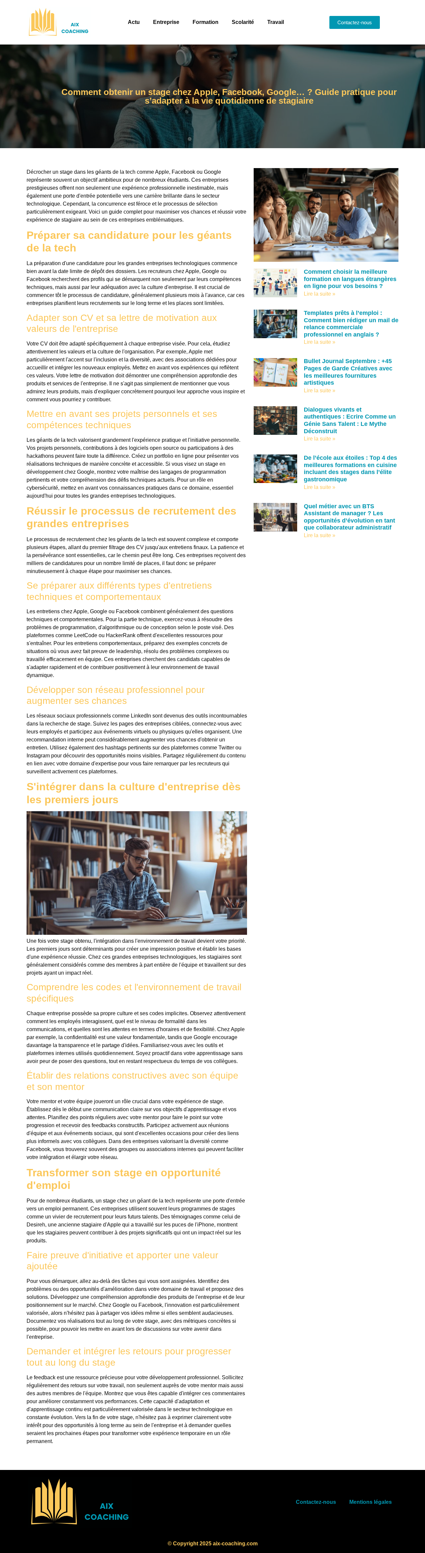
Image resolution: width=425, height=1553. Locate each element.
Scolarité (243, 22)
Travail (275, 22)
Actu (134, 22)
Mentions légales (370, 1502)
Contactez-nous (316, 1502)
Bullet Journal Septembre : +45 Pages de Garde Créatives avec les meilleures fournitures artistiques (348, 372)
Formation (205, 22)
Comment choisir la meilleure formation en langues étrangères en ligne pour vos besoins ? (350, 278)
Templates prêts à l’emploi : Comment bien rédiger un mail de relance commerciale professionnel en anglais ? (351, 324)
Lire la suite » (319, 294)
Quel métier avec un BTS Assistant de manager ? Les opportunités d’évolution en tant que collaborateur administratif (349, 517)
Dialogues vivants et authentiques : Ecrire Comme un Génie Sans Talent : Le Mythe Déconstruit (350, 420)
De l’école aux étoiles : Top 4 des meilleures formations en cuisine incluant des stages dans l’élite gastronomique (350, 468)
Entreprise (166, 22)
